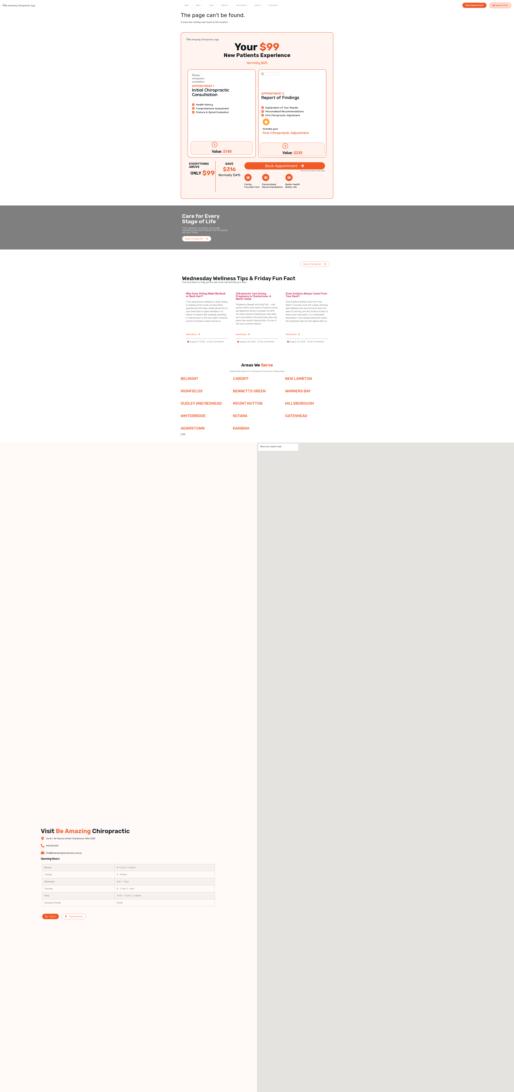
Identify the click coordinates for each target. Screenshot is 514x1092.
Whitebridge (193, 416)
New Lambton (298, 378)
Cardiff (241, 378)
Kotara (240, 416)
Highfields (192, 391)
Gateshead (296, 416)
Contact (257, 5)
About (198, 5)
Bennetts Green (249, 391)
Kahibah (241, 428)
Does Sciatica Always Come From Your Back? (306, 295)
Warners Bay (298, 391)
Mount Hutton (247, 403)
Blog (212, 5)
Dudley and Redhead (201, 403)
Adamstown (193, 428)
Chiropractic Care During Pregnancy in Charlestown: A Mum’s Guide (253, 296)
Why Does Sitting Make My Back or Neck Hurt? (206, 295)
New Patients (242, 5)
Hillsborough (299, 403)
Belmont (189, 378)
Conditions (273, 5)
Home (186, 5)
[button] (199, 5)
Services (224, 5)
